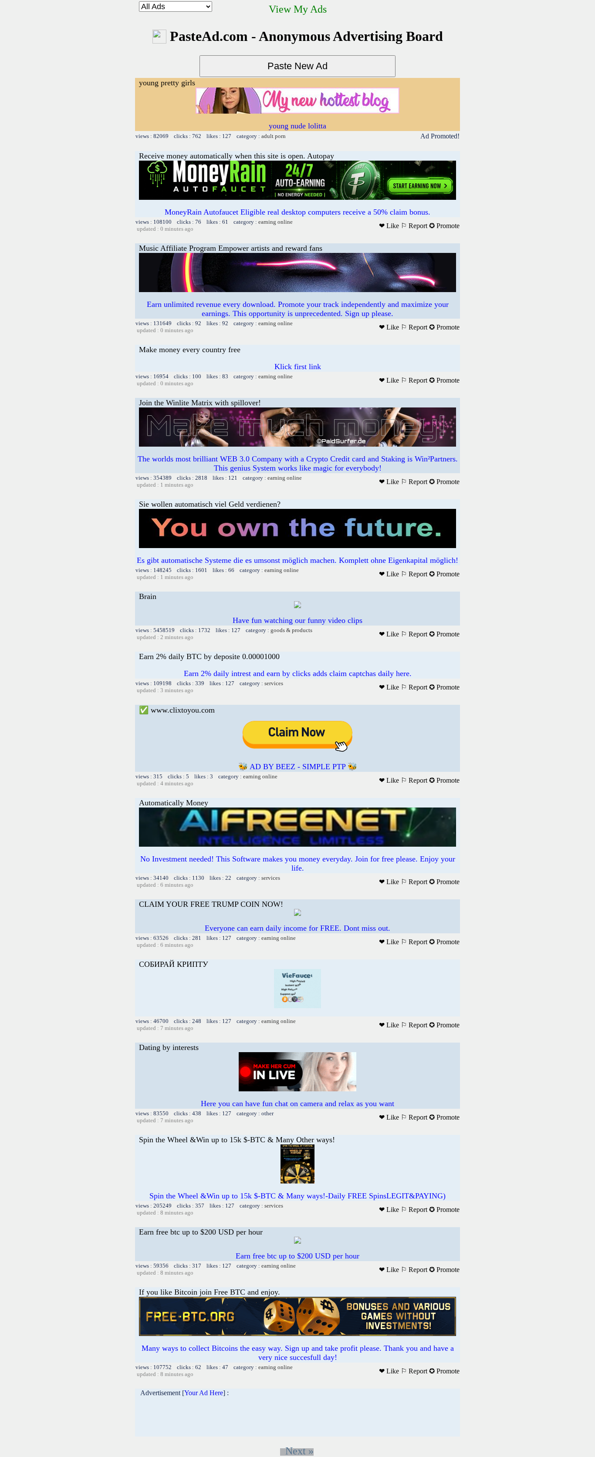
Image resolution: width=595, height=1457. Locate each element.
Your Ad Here (203, 1392)
